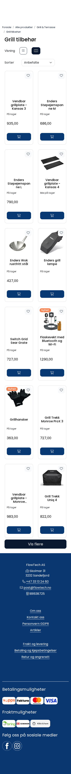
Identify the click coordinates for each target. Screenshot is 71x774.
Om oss (35, 611)
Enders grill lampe (52, 262)
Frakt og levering (35, 644)
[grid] (36, 50)
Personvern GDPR (35, 623)
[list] (23, 50)
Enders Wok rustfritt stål (19, 262)
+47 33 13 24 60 (37, 581)
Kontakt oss (35, 617)
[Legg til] (19, 137)
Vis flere (35, 544)
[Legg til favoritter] (28, 75)
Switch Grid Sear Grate (19, 341)
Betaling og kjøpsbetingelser (35, 650)
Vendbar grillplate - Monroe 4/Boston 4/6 (19, 498)
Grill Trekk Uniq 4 (52, 498)
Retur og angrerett (35, 657)
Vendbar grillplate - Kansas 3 (19, 104)
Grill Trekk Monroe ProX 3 (52, 419)
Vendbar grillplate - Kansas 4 (52, 183)
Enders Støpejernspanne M (52, 104)
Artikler (35, 630)
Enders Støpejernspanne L (19, 183)
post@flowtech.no (37, 587)
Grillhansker (19, 419)
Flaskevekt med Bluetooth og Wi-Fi (52, 340)
